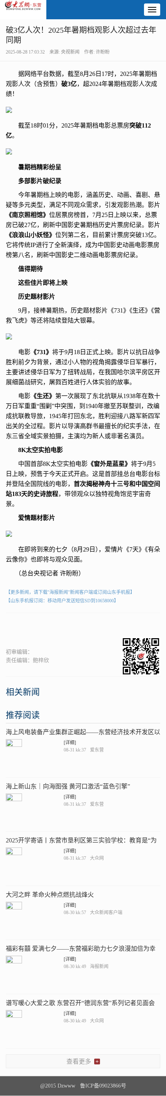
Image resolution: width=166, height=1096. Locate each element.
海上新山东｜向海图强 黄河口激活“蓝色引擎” (68, 786)
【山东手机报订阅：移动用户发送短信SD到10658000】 (62, 600)
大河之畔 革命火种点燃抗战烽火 (50, 894)
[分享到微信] (15, 626)
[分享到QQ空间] (53, 626)
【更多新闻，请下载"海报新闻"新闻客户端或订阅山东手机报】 (70, 592)
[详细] (70, 742)
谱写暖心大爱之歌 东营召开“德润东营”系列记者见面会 (80, 1003)
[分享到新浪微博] (34, 626)
